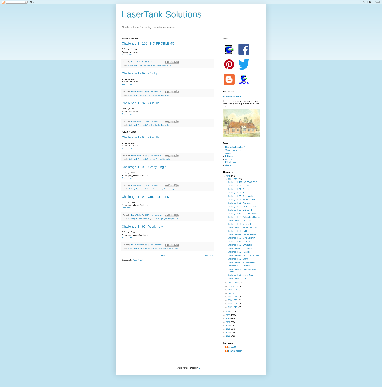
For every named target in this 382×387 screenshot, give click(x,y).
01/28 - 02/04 (233, 304)
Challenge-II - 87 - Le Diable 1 (240, 210)
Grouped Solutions (233, 150)
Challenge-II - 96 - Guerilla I (141, 137)
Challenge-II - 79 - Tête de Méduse (242, 234)
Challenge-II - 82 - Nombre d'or (240, 224)
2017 (228, 333)
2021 (228, 319)
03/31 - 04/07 (233, 297)
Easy (140, 95)
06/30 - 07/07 (233, 179)
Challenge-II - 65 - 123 (237, 278)
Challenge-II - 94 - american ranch (146, 197)
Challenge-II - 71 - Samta (238, 259)
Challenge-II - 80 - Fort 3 (237, 231)
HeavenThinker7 (235, 351)
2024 (228, 176)
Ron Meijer (157, 65)
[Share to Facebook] (175, 62)
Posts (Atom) (138, 260)
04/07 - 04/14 (233, 293)
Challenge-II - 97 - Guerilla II (142, 103)
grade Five (146, 95)
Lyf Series (229, 156)
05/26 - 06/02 (233, 286)
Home (162, 256)
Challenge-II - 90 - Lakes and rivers (242, 207)
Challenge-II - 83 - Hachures (239, 220)
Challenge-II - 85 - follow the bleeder (242, 214)
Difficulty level (231, 162)
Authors (228, 159)
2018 (228, 329)
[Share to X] (172, 62)
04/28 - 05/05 (233, 290)
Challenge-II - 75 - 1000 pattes (240, 245)
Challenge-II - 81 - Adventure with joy (242, 227)
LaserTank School (232, 96)
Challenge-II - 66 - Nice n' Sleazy (241, 275)
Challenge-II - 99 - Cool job (141, 73)
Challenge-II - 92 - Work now (142, 226)
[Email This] (166, 62)
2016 (228, 336)
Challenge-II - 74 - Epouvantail (240, 248)
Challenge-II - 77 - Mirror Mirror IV (241, 238)
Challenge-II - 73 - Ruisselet (239, 252)
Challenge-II (132, 65)
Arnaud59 (232, 347)
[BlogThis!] (169, 62)
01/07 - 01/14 (233, 307)
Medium (149, 65)
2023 (228, 312)
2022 (228, 315)
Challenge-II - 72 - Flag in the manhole (243, 255)
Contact (228, 165)
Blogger (202, 368)
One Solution (155, 95)
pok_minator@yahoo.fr (170, 189)
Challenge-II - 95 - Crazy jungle (144, 167)
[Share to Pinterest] (177, 62)
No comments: (156, 62)
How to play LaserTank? (235, 147)
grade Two (142, 65)
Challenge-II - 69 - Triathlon (239, 266)
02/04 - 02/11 (233, 300)
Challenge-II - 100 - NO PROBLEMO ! (149, 43)
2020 (228, 322)
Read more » (127, 55)
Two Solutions (167, 65)
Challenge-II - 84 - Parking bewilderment (244, 217)
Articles (228, 153)
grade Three (147, 159)
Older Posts (208, 256)
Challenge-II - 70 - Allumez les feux (242, 262)
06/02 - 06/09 (233, 283)
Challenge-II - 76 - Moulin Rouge (241, 241)
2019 (228, 326)
